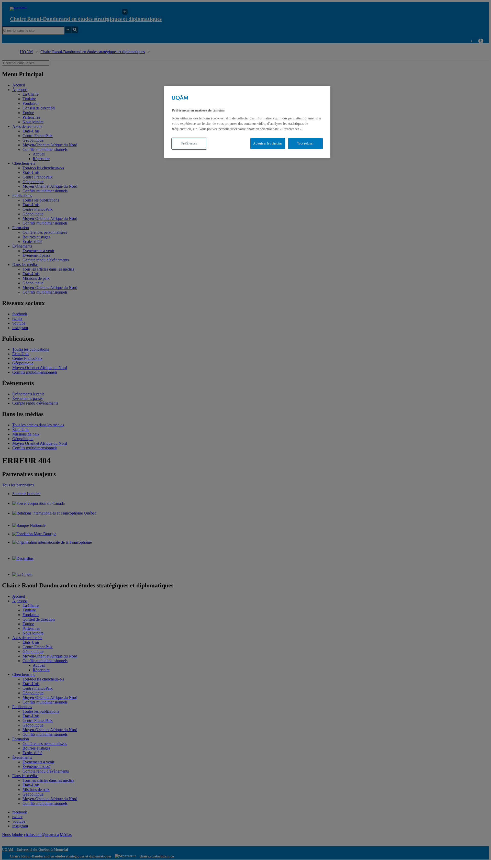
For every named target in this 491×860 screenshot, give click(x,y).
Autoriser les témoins (267, 143)
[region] (247, 122)
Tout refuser (305, 143)
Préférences (189, 143)
